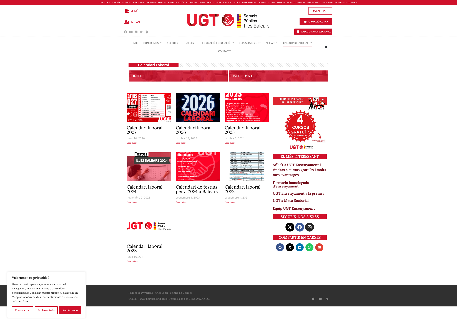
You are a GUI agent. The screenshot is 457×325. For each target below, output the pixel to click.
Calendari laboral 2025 (242, 130)
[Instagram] (146, 32)
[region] (46, 295)
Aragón (116, 2)
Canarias (127, 2)
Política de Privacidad (141, 292)
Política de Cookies (181, 292)
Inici (135, 43)
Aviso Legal (161, 292)
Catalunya (191, 2)
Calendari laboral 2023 (144, 248)
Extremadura (214, 2)
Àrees (190, 43)
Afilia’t (270, 43)
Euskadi (227, 2)
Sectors (172, 43)
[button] (326, 47)
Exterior (353, 2)
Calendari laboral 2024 (144, 189)
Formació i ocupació (216, 43)
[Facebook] (125, 32)
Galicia (236, 2)
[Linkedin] (136, 32)
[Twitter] (141, 32)
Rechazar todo (46, 310)
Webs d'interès (246, 75)
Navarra (301, 2)
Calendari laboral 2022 (242, 189)
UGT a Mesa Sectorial (291, 200)
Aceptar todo (70, 310)
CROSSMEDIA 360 (199, 298)
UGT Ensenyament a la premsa (298, 193)
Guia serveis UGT (250, 43)
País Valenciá (314, 2)
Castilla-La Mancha (156, 2)
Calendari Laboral (295, 43)
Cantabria (138, 2)
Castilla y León (176, 2)
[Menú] (127, 11)
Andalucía (105, 2)
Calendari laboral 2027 (144, 130)
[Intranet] (127, 22)
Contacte (224, 51)
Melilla (281, 2)
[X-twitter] (289, 227)
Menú (134, 11)
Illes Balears (249, 2)
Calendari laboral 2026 (194, 130)
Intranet (136, 22)
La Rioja (262, 2)
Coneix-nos (151, 43)
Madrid (271, 2)
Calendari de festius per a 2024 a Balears (197, 189)
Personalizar (22, 310)
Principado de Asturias (334, 2)
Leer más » (132, 142)
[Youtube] (131, 32)
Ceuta (202, 2)
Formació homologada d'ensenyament (291, 184)
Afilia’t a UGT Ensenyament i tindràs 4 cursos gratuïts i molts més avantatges (299, 169)
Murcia (291, 2)
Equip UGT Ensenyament (294, 208)
